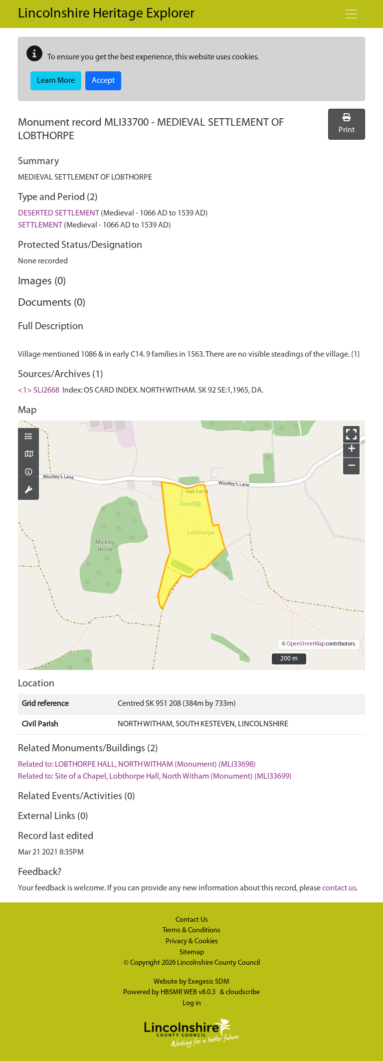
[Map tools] (28, 491)
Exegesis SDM (208, 982)
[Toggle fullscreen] (351, 434)
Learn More (56, 81)
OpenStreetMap (306, 644)
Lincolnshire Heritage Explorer (106, 14)
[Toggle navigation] (351, 14)
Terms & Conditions (191, 930)
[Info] (28, 473)
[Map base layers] (28, 455)
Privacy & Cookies (192, 941)
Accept (103, 81)
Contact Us (192, 920)
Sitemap (192, 952)
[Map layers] (28, 437)
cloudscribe (243, 992)
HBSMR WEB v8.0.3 (189, 992)
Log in (192, 1003)
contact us (339, 888)
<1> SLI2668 (38, 391)
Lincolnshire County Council (218, 963)
